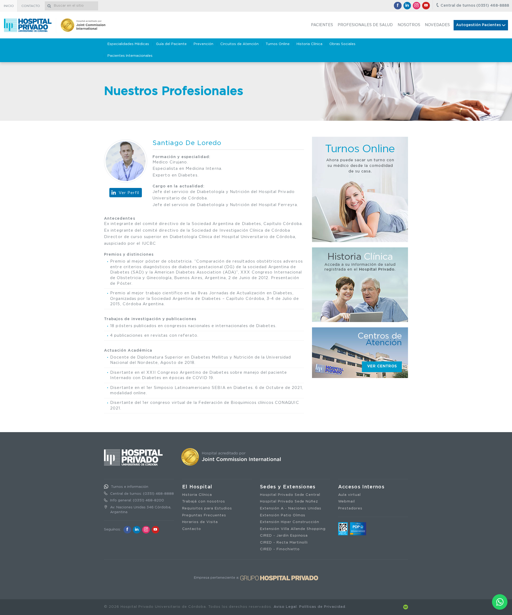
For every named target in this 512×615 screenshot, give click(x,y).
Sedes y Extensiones (288, 487)
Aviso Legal (285, 607)
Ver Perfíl (129, 193)
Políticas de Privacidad (322, 607)
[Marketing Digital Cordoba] (405, 607)
